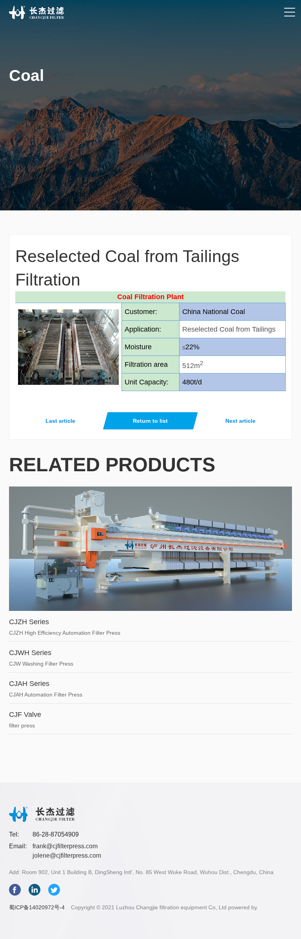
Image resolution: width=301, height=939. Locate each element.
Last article (60, 421)
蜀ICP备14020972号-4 (37, 907)
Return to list (150, 421)
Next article (240, 421)
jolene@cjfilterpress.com (67, 855)
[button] (289, 13)
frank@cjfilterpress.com (65, 846)
